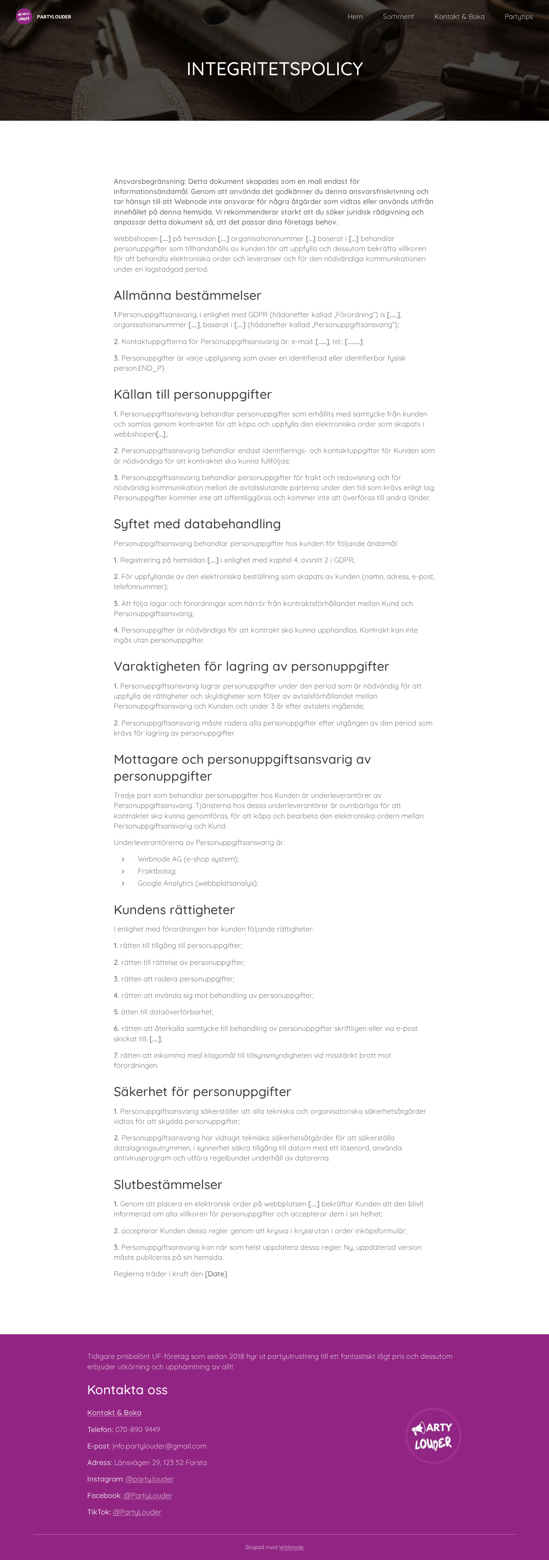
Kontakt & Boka (114, 1412)
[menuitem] (359, 16)
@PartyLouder (148, 1495)
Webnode (291, 1547)
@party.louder (150, 1479)
